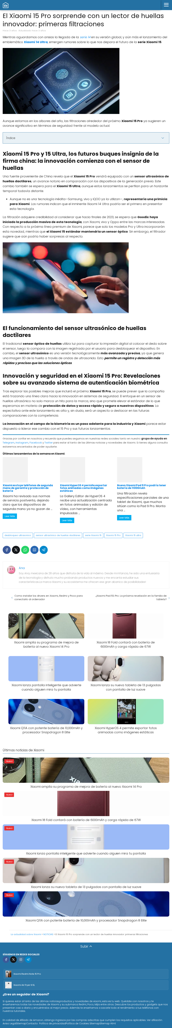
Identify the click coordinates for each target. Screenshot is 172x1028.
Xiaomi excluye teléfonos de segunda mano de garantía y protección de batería (28, 488)
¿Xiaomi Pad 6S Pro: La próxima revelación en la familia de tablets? (131, 597)
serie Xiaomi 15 (93, 535)
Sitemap (21, 1023)
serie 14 (85, 37)
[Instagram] (20, 959)
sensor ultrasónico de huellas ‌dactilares (58, 535)
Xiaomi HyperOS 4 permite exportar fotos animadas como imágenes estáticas (83, 488)
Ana (22, 568)
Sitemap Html (108, 1023)
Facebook (36, 442)
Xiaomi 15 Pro (113, 535)
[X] (16, 550)
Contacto (32, 1023)
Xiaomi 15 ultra (133, 535)
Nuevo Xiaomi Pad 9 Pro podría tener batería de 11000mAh (141, 487)
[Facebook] (7, 550)
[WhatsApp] (25, 550)
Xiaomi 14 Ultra (36, 42)
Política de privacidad (52, 1023)
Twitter (49, 442)
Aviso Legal (9, 1023)
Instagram (22, 442)
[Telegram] (44, 550)
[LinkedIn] (34, 550)
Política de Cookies (77, 1023)
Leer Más (10, 516)
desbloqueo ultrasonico (18, 535)
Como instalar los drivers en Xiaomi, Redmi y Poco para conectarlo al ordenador (48, 597)
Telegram (8, 442)
